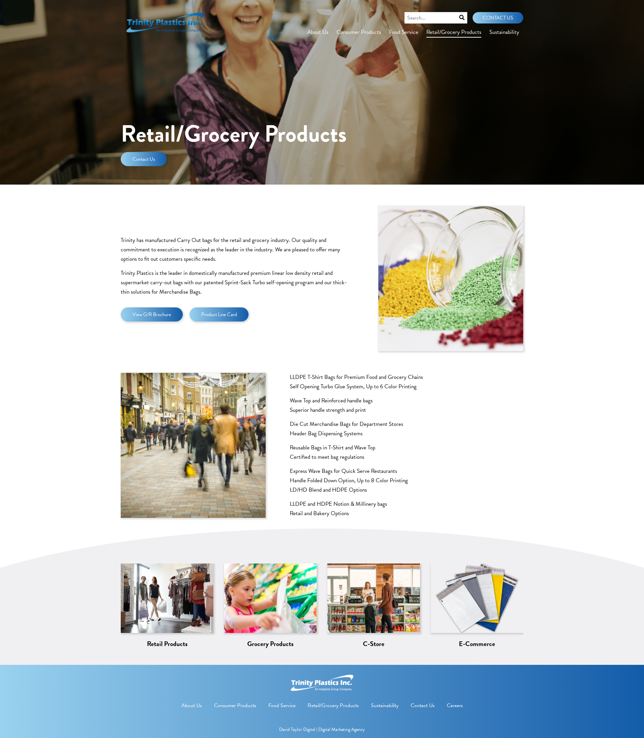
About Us (317, 32)
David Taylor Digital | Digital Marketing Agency (322, 729)
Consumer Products (358, 32)
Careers (455, 705)
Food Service (403, 32)
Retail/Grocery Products (453, 32)
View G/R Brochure (151, 314)
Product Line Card (219, 314)
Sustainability (504, 32)
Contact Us (498, 17)
